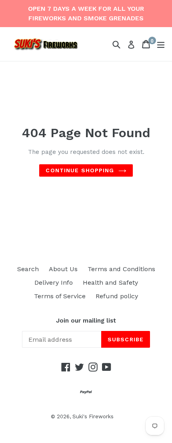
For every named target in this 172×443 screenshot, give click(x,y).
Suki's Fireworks (93, 416)
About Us (63, 269)
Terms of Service (60, 296)
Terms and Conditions (121, 269)
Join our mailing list (86, 320)
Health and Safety (110, 282)
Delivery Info (53, 282)
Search (28, 269)
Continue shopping (80, 170)
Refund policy (117, 296)
